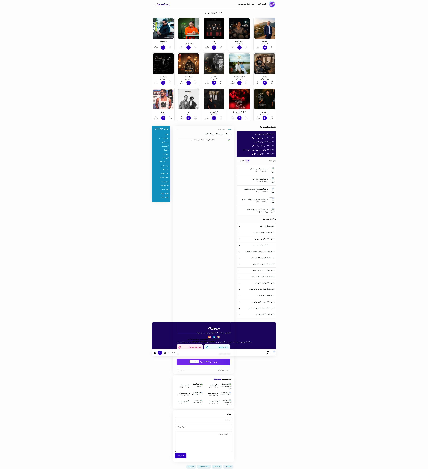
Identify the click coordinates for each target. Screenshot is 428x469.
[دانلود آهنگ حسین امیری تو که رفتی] (163, 63)
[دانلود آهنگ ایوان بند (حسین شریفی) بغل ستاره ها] (239, 28)
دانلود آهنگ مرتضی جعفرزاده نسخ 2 (263, 138)
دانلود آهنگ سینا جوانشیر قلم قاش (263, 146)
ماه (243, 160)
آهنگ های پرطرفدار (244, 4)
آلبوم (258, 4)
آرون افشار (165, 158)
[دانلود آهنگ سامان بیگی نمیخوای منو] (214, 99)
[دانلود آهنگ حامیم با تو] (214, 28)
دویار (167, 134)
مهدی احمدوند (164, 186)
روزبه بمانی (165, 166)
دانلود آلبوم (216, 467)
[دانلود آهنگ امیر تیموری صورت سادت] (188, 63)
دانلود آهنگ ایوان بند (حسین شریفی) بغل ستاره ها (258, 150)
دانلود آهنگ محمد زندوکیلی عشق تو (263, 154)
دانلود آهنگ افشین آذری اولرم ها (264, 142)
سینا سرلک (217, 379)
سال (238, 160)
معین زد (166, 150)
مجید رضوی (165, 142)
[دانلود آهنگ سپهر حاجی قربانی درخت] (188, 28)
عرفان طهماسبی (164, 138)
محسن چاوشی (164, 193)
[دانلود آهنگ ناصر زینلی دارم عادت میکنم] (239, 63)
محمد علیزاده (165, 190)
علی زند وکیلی (164, 174)
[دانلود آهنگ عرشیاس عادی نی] (163, 99)
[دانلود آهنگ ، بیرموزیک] (271, 4)
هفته (247, 160)
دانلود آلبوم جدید (213, 339)
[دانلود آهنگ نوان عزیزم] (188, 99)
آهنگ (264, 4)
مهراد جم (166, 154)
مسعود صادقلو (164, 162)
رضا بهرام (166, 170)
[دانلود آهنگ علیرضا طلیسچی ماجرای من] (264, 99)
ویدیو (253, 4)
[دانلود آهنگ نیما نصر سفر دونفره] (163, 28)
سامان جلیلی (165, 197)
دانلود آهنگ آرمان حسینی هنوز (264, 134)
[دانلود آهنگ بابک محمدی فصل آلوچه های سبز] (239, 99)
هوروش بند (165, 182)
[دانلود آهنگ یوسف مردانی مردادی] (264, 63)
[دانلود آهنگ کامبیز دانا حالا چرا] (214, 63)
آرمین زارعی (165, 146)
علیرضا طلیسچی (164, 178)
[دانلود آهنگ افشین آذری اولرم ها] (264, 28)
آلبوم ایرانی (228, 467)
